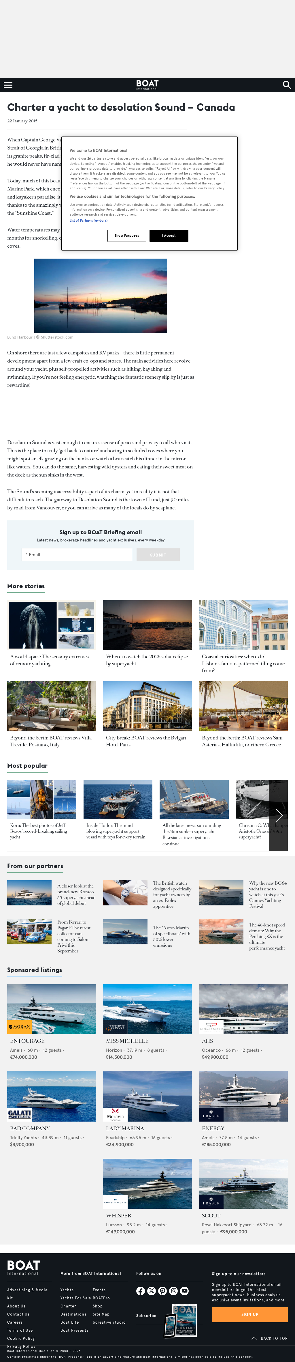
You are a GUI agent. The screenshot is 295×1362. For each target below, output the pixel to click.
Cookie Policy (21, 1338)
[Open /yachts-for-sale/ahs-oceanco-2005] (243, 1009)
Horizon (114, 1050)
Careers (15, 1322)
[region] (149, 193)
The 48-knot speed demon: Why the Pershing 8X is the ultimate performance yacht (267, 936)
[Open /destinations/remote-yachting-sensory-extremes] (51, 625)
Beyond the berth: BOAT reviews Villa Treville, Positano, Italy (51, 741)
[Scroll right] (278, 815)
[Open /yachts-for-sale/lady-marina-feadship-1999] (147, 1096)
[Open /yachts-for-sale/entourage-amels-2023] (51, 1009)
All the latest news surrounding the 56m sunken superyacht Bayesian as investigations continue (191, 834)
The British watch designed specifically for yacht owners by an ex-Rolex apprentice (172, 894)
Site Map (101, 1314)
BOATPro (101, 1298)
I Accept (169, 235)
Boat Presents (74, 1330)
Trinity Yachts (23, 1137)
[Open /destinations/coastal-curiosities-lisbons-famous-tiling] (243, 625)
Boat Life (69, 1322)
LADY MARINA (125, 1128)
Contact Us (18, 1314)
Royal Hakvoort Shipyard (227, 1225)
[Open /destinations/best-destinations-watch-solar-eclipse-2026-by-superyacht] (147, 625)
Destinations (73, 1314)
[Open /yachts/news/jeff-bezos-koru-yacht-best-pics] (41, 799)
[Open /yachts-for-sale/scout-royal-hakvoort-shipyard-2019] (243, 1184)
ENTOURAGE (27, 1041)
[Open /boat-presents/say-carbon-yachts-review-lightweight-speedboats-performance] (125, 931)
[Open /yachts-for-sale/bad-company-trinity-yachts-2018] (51, 1096)
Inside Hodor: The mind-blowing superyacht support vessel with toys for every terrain (115, 831)
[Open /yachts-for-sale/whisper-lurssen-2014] (147, 1184)
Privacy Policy (21, 1346)
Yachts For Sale (75, 1298)
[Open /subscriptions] (175, 1322)
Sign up (250, 1314)
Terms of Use (20, 1330)
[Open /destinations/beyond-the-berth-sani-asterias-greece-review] (243, 706)
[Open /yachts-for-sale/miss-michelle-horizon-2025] (147, 1009)
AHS (207, 1041)
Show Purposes (127, 235)
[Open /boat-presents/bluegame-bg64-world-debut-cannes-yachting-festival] (221, 892)
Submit (158, 555)
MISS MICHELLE (127, 1041)
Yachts (67, 1290)
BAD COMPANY (30, 1128)
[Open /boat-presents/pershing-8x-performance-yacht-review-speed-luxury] (221, 931)
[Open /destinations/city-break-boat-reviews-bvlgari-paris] (147, 706)
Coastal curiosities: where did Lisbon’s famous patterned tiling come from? (243, 663)
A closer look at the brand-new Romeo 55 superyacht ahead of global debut (76, 894)
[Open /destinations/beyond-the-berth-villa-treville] (51, 706)
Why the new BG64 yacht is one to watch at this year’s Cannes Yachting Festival (268, 894)
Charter (68, 1306)
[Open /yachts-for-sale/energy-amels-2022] (243, 1096)
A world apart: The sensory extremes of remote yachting (49, 660)
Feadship (115, 1137)
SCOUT (211, 1215)
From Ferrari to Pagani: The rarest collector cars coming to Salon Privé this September (73, 936)
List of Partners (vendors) (88, 220)
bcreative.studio (109, 1322)
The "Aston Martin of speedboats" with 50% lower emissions (171, 936)
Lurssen (114, 1225)
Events (99, 1290)
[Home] (147, 85)
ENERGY (213, 1128)
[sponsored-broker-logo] (19, 1032)
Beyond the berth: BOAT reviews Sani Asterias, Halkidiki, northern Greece (242, 741)
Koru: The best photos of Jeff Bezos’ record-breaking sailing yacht (38, 831)
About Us (16, 1306)
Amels (16, 1050)
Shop (98, 1306)
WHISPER (118, 1215)
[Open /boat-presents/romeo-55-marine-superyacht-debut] (29, 892)
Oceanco (211, 1050)
